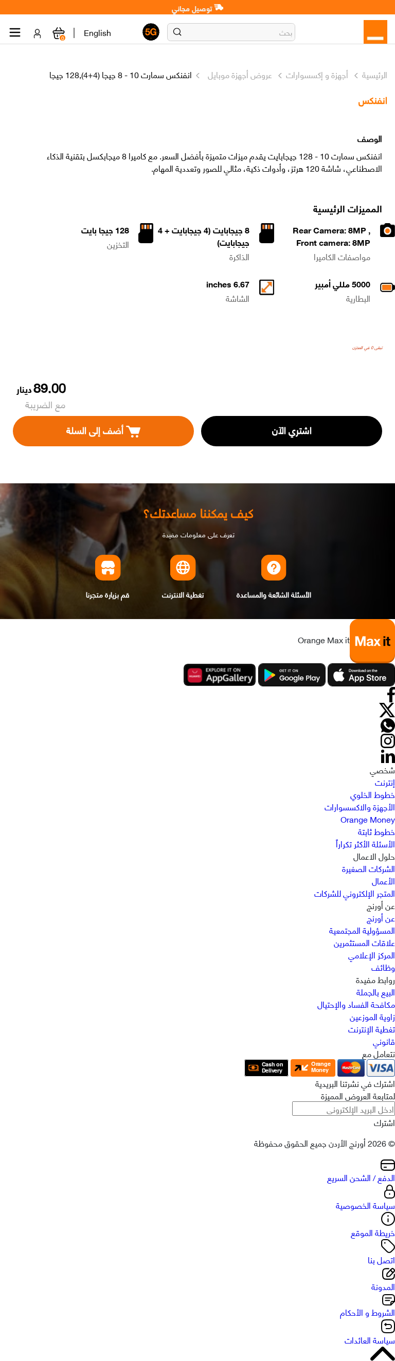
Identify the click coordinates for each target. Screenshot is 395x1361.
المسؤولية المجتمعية (362, 929)
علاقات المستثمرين (364, 942)
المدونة (383, 1286)
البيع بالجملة (375, 991)
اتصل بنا (381, 1259)
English (97, 32)
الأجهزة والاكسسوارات (360, 806)
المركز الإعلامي (371, 954)
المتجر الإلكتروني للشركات (354, 892)
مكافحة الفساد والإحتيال (356, 1003)
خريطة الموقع (373, 1232)
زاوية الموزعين (372, 1016)
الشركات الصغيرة (368, 868)
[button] (177, 32)
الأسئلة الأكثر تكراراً (365, 843)
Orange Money (367, 818)
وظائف (383, 966)
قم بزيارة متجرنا (108, 594)
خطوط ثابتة (376, 831)
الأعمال (383, 880)
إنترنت (385, 781)
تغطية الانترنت (183, 594)
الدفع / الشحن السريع (361, 1177)
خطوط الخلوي (372, 794)
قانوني (384, 1040)
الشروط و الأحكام (367, 1311)
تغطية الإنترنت (371, 1028)
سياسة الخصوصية (365, 1204)
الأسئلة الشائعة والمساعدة (273, 594)
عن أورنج (381, 917)
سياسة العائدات (370, 1339)
